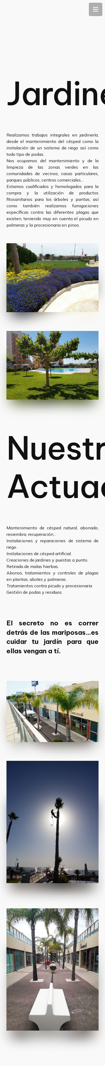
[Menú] (95, 9)
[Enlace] (52, 277)
